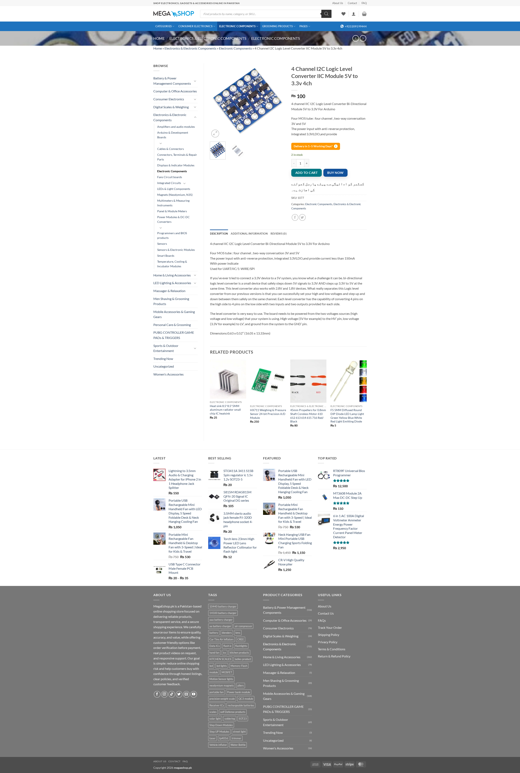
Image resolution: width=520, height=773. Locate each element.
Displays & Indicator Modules (175, 165)
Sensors (162, 243)
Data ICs (214, 645)
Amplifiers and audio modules (176, 126)
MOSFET (227, 672)
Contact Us (326, 613)
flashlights (241, 645)
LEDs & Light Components (173, 189)
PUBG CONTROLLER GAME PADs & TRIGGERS (173, 335)
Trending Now (163, 359)
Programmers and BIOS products (172, 235)
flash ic (227, 645)
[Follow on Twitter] (179, 694)
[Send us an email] (186, 694)
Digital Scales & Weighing (171, 107)
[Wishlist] (343, 13)
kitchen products (239, 652)
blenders (227, 632)
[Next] (278, 100)
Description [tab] (219, 233)
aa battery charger (220, 626)
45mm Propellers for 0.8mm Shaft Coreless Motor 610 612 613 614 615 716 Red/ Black (308, 415)
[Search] (326, 14)
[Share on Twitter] (302, 217)
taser (212, 738)
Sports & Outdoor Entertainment (165, 348)
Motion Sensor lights (221, 679)
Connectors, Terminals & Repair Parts (177, 157)
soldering (229, 718)
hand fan (214, 652)
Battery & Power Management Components (172, 80)
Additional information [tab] (249, 233)
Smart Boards (165, 255)
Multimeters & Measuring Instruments (173, 203)
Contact (352, 3)
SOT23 (243, 718)
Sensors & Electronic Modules (176, 249)
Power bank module (238, 692)
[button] (354, 13)
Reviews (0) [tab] (279, 233)
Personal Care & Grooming (172, 325)
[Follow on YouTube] (193, 694)
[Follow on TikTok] (171, 694)
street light (239, 731)
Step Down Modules (221, 725)
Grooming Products (277, 26)
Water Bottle (238, 744)
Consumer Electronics (195, 26)
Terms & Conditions (331, 649)
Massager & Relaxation (169, 291)
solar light (215, 718)
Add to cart (306, 172)
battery (213, 632)
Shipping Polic (328, 635)
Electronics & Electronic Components (207, 38)
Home (159, 38)
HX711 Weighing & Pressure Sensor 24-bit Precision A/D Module (268, 413)
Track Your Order (330, 627)
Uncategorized (163, 366)
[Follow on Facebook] (157, 694)
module (213, 672)
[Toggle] (195, 80)
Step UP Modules (219, 731)
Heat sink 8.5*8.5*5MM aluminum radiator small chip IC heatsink (225, 409)
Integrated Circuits (169, 183)
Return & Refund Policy (334, 656)
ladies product (243, 659)
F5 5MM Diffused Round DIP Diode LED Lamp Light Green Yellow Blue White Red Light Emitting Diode (347, 415)
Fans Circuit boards (169, 177)
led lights (222, 665)
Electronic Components (237, 26)
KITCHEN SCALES (220, 659)
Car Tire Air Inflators (221, 639)
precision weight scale (222, 698)
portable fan (216, 692)
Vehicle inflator (218, 744)
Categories (163, 26)
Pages (303, 26)
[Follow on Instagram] (164, 694)
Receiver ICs (216, 705)
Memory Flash (239, 665)
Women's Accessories (168, 374)
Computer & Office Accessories (175, 91)
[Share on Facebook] (295, 217)
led (211, 665)
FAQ (364, 3)
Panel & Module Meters (172, 211)
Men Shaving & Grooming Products (171, 301)
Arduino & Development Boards (172, 135)
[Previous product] (363, 38)
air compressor (243, 626)
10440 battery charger (222, 606)
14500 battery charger (222, 613)
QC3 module (245, 698)
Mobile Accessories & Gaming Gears (174, 314)
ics (224, 652)
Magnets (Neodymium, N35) (175, 194)
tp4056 (223, 738)
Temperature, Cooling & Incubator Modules (172, 264)
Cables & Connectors (170, 148)
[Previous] (216, 100)
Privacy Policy (327, 642)
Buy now (335, 172)
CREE (240, 639)
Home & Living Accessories (172, 275)
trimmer (236, 738)
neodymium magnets (221, 685)
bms (237, 632)
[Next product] (355, 38)
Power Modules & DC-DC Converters (173, 219)
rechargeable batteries (241, 705)
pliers (240, 685)
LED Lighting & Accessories (172, 283)
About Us (337, 3)
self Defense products (232, 711)
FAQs (322, 620)
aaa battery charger (221, 619)
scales (213, 711)
